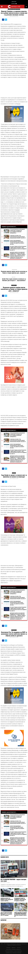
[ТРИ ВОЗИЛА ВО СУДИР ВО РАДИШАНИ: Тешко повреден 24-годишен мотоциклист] (20, 892)
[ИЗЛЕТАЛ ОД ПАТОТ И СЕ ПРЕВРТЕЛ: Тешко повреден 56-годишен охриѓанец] (7, 892)
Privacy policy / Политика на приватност (13, 949)
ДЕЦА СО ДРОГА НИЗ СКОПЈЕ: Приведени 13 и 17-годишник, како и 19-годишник (6, 914)
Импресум (8, 947)
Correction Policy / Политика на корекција (13, 952)
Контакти (18, 947)
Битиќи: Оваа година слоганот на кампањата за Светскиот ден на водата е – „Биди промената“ (14, 279)
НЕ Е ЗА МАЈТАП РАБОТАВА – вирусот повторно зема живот (13, 880)
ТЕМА (14, 9)
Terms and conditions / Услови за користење (13, 951)
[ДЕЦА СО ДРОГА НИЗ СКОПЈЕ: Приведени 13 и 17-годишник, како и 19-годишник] (7, 907)
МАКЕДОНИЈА (10, 9)
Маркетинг (14, 947)
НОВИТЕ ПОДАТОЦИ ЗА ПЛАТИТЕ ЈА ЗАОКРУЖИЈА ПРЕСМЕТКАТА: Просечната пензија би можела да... (20, 914)
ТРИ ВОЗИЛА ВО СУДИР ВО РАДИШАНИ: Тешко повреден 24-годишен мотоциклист (20, 899)
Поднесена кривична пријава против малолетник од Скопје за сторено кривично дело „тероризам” (14, 272)
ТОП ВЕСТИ (18, 9)
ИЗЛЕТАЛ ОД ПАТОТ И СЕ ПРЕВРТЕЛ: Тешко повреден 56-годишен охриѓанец (7, 899)
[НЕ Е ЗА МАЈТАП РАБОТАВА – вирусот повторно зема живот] (14, 869)
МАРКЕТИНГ (14, 1)
